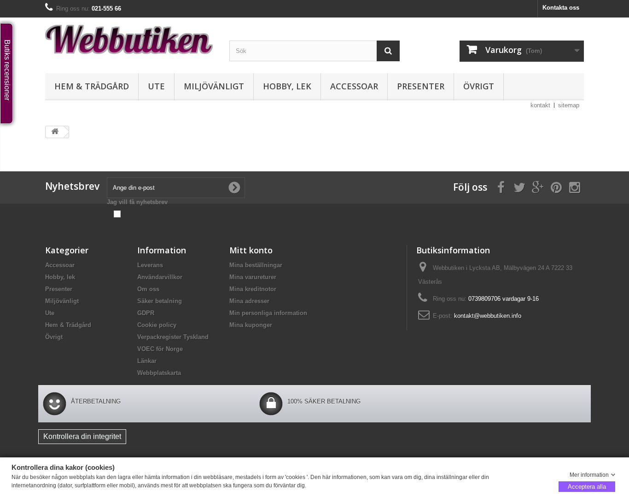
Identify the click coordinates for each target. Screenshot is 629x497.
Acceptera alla (587, 486)
